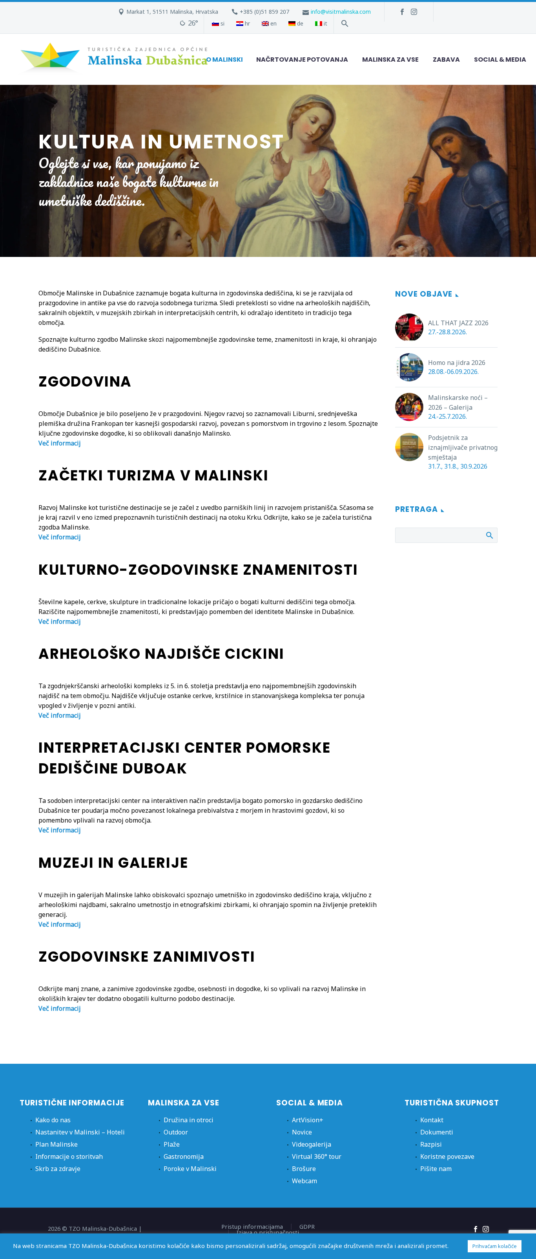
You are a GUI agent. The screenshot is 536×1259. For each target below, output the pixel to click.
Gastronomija (184, 1156)
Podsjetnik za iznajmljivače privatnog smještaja (463, 447)
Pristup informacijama (252, 1227)
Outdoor (176, 1132)
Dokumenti (436, 1132)
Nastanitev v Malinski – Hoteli (80, 1132)
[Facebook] (402, 12)
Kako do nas (53, 1120)
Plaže (172, 1144)
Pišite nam (436, 1168)
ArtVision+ (307, 1120)
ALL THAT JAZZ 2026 (458, 323)
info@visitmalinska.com (341, 11)
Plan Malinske (56, 1144)
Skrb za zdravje (57, 1168)
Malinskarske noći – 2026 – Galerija (458, 402)
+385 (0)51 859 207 (264, 11)
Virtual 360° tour (316, 1156)
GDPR (307, 1227)
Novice (302, 1132)
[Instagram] (414, 12)
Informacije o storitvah (69, 1156)
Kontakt (431, 1120)
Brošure (304, 1168)
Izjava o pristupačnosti (268, 1232)
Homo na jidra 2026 (456, 362)
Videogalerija (311, 1144)
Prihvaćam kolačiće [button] (494, 1246)
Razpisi (431, 1144)
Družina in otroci (188, 1120)
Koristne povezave (447, 1156)
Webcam (304, 1181)
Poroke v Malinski (190, 1168)
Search (489, 535)
